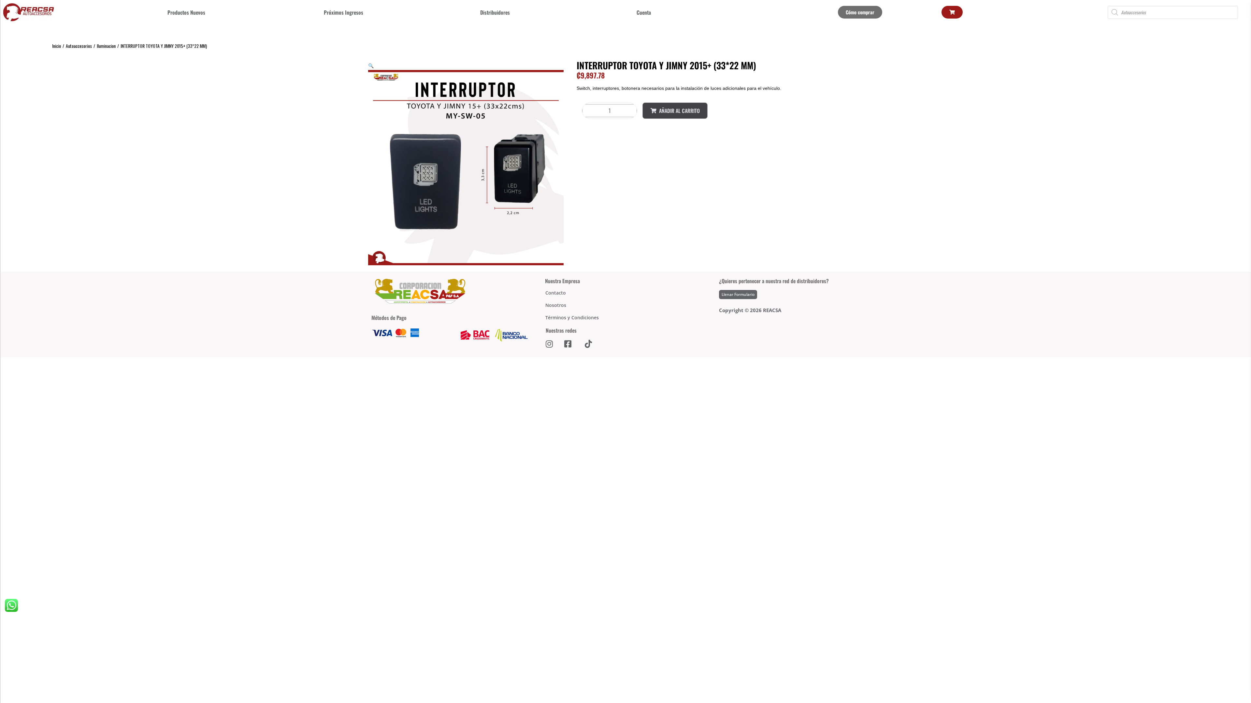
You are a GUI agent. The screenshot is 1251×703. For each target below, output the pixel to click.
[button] (371, 65)
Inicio (56, 45)
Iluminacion (106, 45)
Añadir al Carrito (679, 111)
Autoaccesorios (79, 45)
